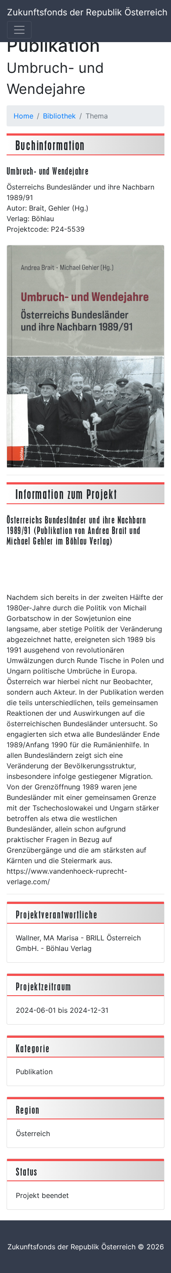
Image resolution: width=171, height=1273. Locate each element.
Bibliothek (59, 115)
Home (23, 115)
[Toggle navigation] (19, 30)
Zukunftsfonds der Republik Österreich (87, 12)
